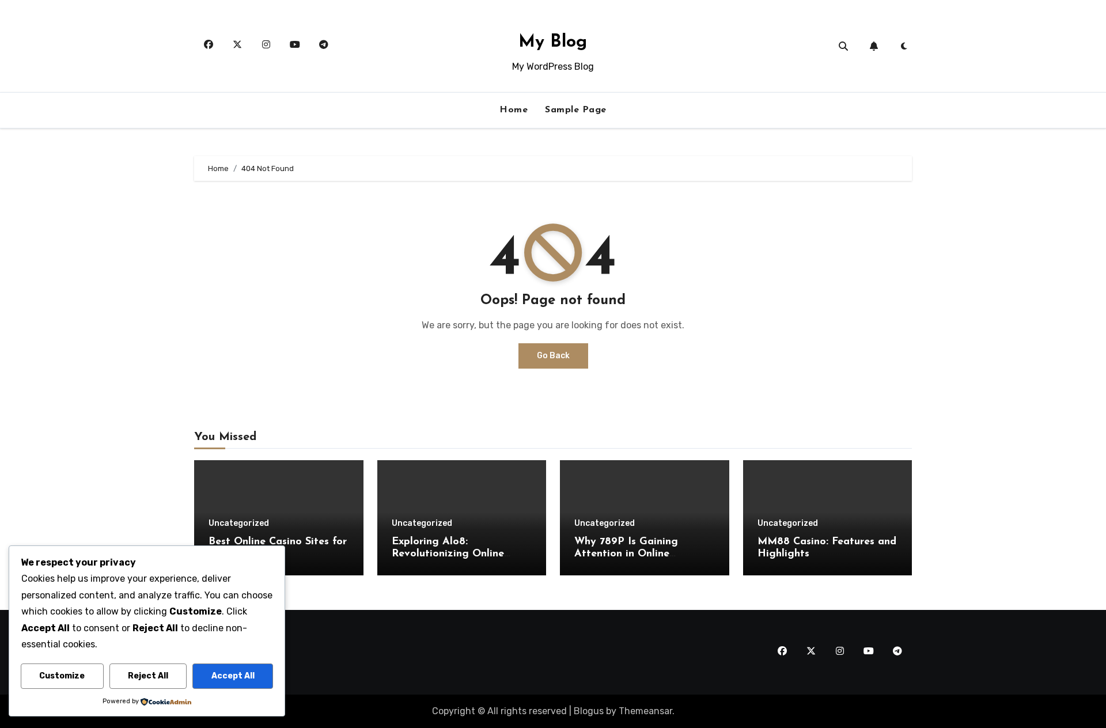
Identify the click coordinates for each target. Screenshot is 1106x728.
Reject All (148, 676)
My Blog (552, 42)
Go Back (553, 356)
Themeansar (645, 711)
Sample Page (576, 110)
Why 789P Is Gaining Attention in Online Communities (626, 554)
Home (513, 110)
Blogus (589, 711)
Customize (62, 676)
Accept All (233, 676)
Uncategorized (239, 524)
